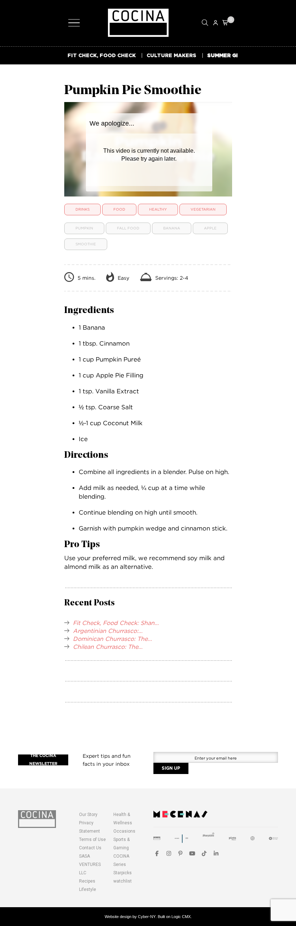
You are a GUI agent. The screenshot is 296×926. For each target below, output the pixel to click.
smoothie (85, 244)
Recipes (87, 881)
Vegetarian (203, 209)
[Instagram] (168, 853)
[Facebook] (156, 853)
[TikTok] (204, 853)
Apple (210, 228)
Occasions (124, 831)
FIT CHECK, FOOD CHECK (102, 55)
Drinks (82, 209)
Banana (171, 228)
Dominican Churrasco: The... (112, 638)
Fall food (128, 228)
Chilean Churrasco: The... (108, 646)
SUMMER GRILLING (232, 55)
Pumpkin (84, 228)
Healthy (158, 209)
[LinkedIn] (216, 853)
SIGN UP (171, 768)
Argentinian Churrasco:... (108, 630)
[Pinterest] (180, 853)
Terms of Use (92, 839)
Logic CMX (181, 916)
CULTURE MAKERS (171, 55)
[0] (225, 22)
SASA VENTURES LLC (90, 864)
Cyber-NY (147, 916)
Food (119, 209)
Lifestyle (87, 889)
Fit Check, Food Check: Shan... (116, 623)
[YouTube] (192, 853)
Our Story (88, 814)
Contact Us (90, 847)
